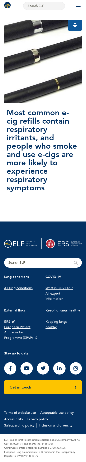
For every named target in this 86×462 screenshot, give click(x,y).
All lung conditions (18, 288)
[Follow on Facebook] (10, 373)
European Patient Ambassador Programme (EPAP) (18, 332)
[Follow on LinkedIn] (59, 373)
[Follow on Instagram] (76, 373)
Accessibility (13, 419)
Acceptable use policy (57, 413)
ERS (7, 322)
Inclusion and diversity (55, 425)
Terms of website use (20, 413)
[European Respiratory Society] (64, 243)
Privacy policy (37, 419)
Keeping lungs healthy (56, 324)
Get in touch (20, 387)
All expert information (54, 296)
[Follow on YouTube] (26, 373)
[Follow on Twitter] (43, 373)
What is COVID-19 (59, 288)
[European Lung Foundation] (8, 5)
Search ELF (43, 263)
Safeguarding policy (19, 425)
